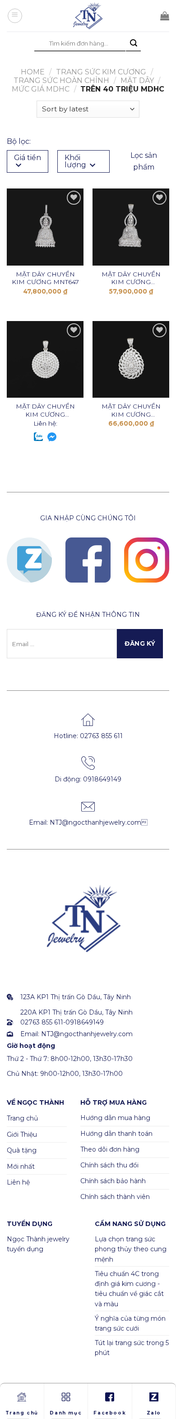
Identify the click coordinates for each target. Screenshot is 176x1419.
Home (33, 72)
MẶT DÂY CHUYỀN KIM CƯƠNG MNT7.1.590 (131, 410)
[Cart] (164, 16)
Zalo (154, 1413)
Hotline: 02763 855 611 (88, 736)
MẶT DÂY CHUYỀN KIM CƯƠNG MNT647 (45, 278)
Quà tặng (22, 1150)
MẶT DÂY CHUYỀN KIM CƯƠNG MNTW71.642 (131, 278)
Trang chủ (22, 1118)
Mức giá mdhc (40, 89)
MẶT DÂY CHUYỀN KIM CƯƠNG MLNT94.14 (45, 410)
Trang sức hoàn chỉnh (61, 80)
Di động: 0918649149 (88, 779)
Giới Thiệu (22, 1134)
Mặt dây (137, 80)
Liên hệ (18, 1182)
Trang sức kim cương (101, 72)
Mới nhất (21, 1166)
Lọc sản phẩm (143, 161)
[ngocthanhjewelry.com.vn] (88, 16)
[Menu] (15, 16)
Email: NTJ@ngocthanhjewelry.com (88, 822)
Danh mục (66, 1413)
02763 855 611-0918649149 (62, 1022)
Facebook (109, 1413)
